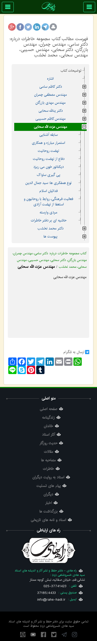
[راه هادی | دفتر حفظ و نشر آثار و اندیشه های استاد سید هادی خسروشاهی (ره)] (48, 6)
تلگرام (64, 634)
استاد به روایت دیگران (48, 477)
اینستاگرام (74, 634)
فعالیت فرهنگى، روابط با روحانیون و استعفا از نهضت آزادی (48, 201)
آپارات (22, 634)
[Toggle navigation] (89, 7)
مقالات (48, 451)
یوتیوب (33, 634)
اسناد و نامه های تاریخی (48, 520)
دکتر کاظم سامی (50, 87)
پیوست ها (50, 236)
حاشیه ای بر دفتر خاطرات (48, 220)
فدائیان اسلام (48, 191)
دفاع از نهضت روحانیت (48, 159)
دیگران (48, 494)
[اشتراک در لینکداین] (37, 27)
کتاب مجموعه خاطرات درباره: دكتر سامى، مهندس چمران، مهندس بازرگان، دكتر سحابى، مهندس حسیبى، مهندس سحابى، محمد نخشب (50, 260)
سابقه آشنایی (48, 135)
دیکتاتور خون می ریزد (48, 167)
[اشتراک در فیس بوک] (20, 27)
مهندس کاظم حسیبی (50, 119)
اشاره (50, 79)
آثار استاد (48, 434)
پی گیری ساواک (48, 175)
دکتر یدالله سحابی (51, 111)
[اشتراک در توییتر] (28, 27)
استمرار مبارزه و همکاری (48, 143)
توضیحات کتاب (71, 71)
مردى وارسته (48, 212)
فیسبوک (43, 634)
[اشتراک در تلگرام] (45, 27)
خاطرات (48, 469)
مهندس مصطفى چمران (50, 95)
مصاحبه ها (48, 460)
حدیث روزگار (48, 443)
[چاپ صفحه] (53, 27)
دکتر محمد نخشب (50, 228)
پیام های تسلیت (48, 486)
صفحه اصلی (48, 409)
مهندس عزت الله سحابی (50, 127)
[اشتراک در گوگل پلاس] (12, 27)
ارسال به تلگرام (73, 352)
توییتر (53, 634)
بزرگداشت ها (48, 511)
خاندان (48, 426)
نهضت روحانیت (48, 151)
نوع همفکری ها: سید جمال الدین (48, 183)
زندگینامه (48, 417)
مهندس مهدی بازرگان (50, 103)
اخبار (48, 503)
